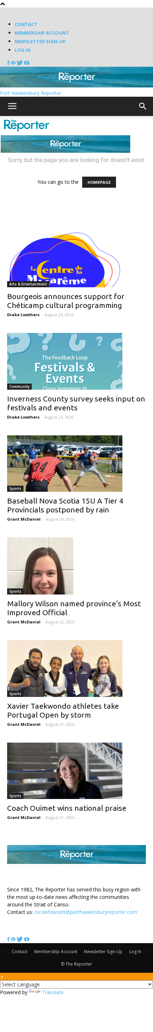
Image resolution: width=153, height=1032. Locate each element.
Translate (53, 992)
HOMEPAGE (99, 182)
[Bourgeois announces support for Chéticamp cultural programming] (76, 259)
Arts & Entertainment (28, 284)
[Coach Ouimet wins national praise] (76, 771)
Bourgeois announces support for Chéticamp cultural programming (66, 300)
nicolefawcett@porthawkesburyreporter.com (86, 912)
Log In (23, 50)
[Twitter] (20, 63)
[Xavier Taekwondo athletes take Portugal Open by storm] (76, 668)
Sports (15, 488)
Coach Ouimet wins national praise (66, 808)
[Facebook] (9, 63)
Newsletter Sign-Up (40, 41)
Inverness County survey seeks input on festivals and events (76, 403)
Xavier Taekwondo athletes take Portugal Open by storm (63, 710)
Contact (26, 24)
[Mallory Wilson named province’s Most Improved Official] (76, 566)
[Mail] (14, 63)
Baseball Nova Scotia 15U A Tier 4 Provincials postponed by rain (65, 505)
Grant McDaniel (24, 519)
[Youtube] (26, 63)
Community (19, 386)
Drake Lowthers (23, 314)
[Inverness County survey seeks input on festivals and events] (76, 361)
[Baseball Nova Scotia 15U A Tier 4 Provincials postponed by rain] (76, 463)
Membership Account (42, 33)
